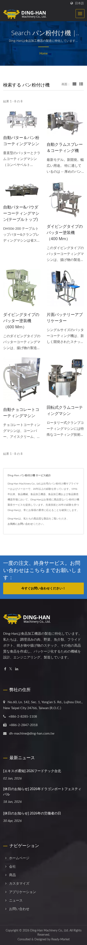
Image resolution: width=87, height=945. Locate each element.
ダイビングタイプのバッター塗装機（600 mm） (21, 321)
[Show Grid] (74, 84)
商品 (12, 875)
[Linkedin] (16, 669)
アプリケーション (22, 892)
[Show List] (81, 84)
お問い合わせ (19, 909)
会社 (12, 866)
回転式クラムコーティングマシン (65, 410)
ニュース (16, 900)
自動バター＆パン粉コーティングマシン (21, 140)
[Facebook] (5, 669)
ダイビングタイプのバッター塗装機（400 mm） (65, 232)
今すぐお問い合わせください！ (43, 588)
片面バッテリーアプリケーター (65, 317)
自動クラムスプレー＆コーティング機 (65, 147)
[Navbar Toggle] (80, 13)
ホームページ (19, 858)
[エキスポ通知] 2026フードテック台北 (32, 770)
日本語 (79, 3)
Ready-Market (60, 939)
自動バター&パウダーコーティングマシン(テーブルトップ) (21, 213)
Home (43, 53)
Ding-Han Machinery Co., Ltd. (49, 930)
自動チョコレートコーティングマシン (21, 412)
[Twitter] (10, 669)
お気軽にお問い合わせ (20, 524)
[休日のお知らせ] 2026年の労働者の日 (32, 813)
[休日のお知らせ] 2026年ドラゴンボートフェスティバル (42, 791)
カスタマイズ (19, 883)
